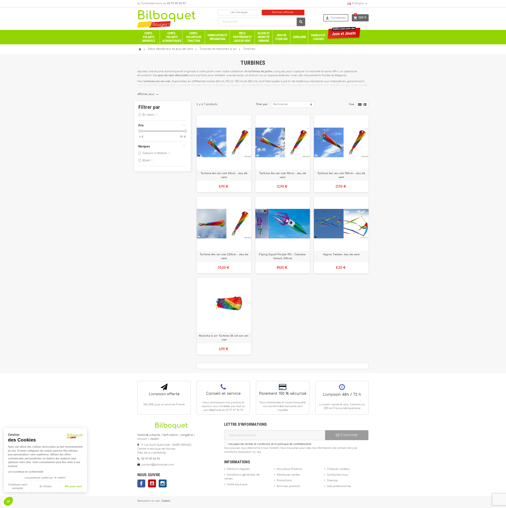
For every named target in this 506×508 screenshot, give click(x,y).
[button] (8, 501)
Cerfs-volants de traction (193, 37)
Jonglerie (299, 37)
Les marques (239, 12)
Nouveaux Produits (289, 469)
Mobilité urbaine (148, 435)
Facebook (141, 483)
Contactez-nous (337, 475)
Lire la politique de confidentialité (25, 471)
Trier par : (262, 104)
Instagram (163, 483)
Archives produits (288, 486)
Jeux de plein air (281, 37)
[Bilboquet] (166, 18)
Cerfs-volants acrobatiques (171, 37)
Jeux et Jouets (344, 32)
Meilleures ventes (288, 475)
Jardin (154, 439)
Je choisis (45, 486)
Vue (351, 104)
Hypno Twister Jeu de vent (341, 254)
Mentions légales (238, 469)
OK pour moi (73, 486)
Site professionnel (339, 486)
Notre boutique (237, 484)
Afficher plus (148, 94)
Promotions (284, 480)
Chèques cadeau (338, 469)
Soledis (165, 501)
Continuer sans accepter (17, 486)
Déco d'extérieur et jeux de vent (242, 37)
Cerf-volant (170, 435)
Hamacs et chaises (318, 37)
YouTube (152, 483)
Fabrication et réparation (217, 37)
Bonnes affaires (283, 12)
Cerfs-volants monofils (148, 37)
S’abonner (348, 435)
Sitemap (332, 480)
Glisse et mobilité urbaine (264, 37)
